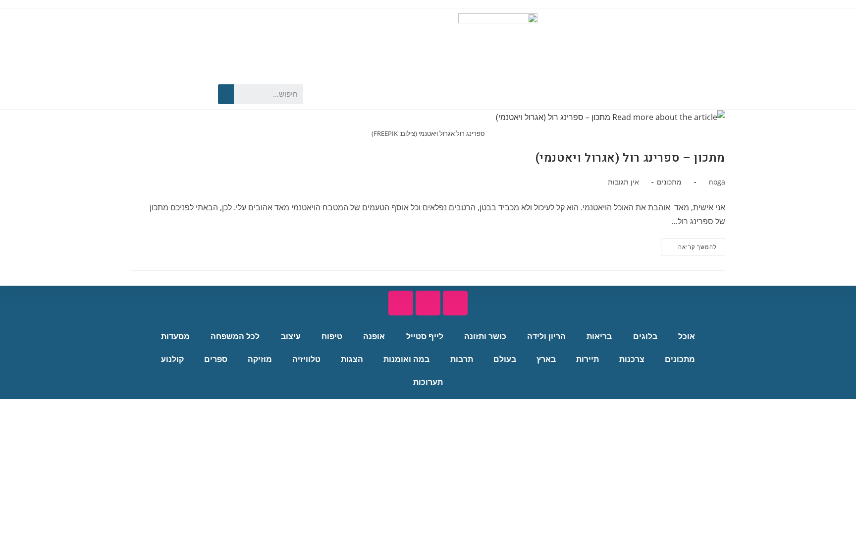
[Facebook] (195, 94)
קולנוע (172, 359)
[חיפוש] (226, 94)
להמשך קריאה (689, 244)
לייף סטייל (424, 336)
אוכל (686, 336)
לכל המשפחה (235, 336)
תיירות (587, 359)
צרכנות (631, 359)
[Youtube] (178, 94)
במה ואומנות (406, 359)
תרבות (461, 359)
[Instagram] (160, 94)
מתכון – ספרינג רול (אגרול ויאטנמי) (630, 158)
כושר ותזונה (485, 336)
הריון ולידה (546, 336)
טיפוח (331, 336)
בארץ (546, 359)
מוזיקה (260, 359)
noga (717, 181)
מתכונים (669, 181)
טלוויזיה (306, 359)
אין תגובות (623, 181)
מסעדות (175, 336)
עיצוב (291, 336)
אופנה (374, 336)
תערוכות (428, 382)
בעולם (504, 359)
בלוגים (645, 336)
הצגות (352, 359)
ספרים (215, 359)
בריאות (599, 336)
